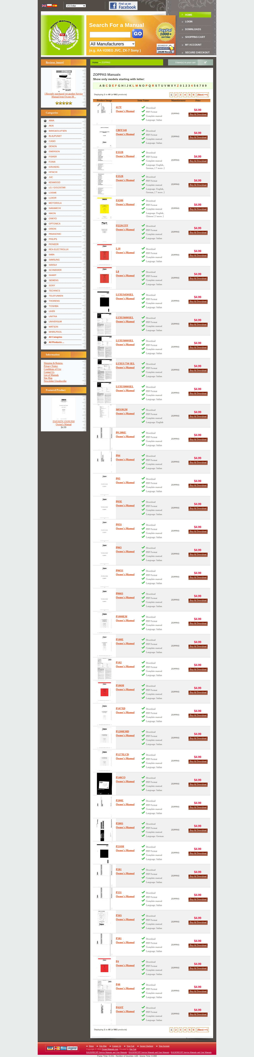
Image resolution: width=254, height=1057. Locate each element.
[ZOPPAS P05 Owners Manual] (104, 484)
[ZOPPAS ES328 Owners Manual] (104, 160)
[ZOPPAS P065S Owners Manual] (104, 576)
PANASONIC (55, 234)
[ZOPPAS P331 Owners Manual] (104, 898)
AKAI (51, 125)
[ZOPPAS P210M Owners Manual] (104, 852)
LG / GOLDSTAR (57, 187)
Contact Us (49, 372)
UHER (52, 311)
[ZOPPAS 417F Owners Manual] (104, 113)
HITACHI (53, 172)
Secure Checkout (197, 52)
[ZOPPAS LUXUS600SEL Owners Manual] (104, 323)
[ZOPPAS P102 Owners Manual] (104, 668)
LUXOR (52, 198)
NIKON (52, 213)
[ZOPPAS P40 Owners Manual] (104, 990)
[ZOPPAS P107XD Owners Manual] (104, 714)
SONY (52, 285)
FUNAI (52, 162)
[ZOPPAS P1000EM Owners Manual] (104, 622)
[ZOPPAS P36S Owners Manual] (104, 921)
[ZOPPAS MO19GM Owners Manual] (104, 415)
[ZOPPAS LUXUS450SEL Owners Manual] (104, 300)
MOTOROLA (55, 203)
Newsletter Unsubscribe (55, 381)
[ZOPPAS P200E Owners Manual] (104, 806)
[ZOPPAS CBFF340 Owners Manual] (104, 136)
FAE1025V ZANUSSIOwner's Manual (64, 423)
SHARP (52, 275)
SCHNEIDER (55, 270)
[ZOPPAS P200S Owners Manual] (104, 829)
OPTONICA (54, 223)
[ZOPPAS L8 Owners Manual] (104, 277)
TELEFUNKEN (56, 296)
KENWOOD (54, 182)
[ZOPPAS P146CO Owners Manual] (104, 783)
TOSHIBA (53, 306)
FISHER (53, 156)
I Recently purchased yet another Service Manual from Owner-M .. (64, 95)
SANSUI (53, 265)
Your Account (164, 1046)
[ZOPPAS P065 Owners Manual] (104, 553)
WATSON (53, 327)
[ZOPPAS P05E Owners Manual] (104, 507)
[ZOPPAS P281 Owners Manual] (104, 875)
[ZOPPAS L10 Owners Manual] (104, 254)
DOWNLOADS (193, 29)
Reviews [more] (55, 62)
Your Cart (130, 1046)
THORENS (54, 301)
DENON (53, 146)
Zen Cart (132, 1049)
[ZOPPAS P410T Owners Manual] (104, 1013)
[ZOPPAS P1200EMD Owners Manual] (104, 737)
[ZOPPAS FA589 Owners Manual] (104, 208)
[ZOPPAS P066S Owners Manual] (104, 599)
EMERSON (54, 151)
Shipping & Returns (53, 363)
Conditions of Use (52, 369)
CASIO (52, 141)
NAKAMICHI (55, 208)
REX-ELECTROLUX (58, 249)
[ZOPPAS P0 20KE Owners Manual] (104, 438)
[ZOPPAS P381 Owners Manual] (104, 944)
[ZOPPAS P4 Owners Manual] (104, 967)
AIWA (51, 120)
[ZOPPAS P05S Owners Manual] (104, 530)
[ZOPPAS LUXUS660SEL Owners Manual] (104, 346)
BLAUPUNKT (55, 136)
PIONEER (54, 244)
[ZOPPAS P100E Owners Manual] (104, 645)
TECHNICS (54, 290)
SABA (51, 254)
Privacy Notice (51, 366)
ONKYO (53, 218)
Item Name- (144, 100)
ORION (52, 229)
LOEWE (53, 192)
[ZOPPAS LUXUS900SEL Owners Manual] (104, 392)
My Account (193, 44)
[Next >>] (202, 94)
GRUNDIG (54, 167)
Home (188, 14)
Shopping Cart (195, 37)
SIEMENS (53, 280)
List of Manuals (51, 375)
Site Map (48, 378)
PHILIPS (53, 239)
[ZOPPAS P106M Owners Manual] (104, 691)
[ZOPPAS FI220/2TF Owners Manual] (104, 231)
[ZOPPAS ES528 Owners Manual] (104, 184)
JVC (51, 177)
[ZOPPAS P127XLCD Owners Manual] (104, 760)
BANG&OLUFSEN (58, 131)
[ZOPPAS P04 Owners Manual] (104, 461)
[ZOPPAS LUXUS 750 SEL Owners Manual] (104, 369)
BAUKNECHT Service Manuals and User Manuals (106, 1052)
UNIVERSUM (55, 321)
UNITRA (53, 316)
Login (188, 21)
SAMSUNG (54, 260)
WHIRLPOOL (55, 332)
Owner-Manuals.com (110, 1049)
